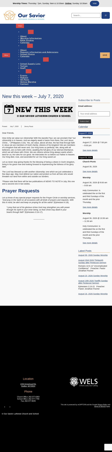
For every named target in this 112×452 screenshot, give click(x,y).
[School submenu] (30, 46)
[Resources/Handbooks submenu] (46, 59)
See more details (90, 150)
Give (105, 55)
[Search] (106, 15)
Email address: (85, 106)
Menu (6, 55)
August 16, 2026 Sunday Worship (93, 294)
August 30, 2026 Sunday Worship (93, 255)
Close (20, 26)
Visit (94, 3)
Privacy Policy (102, 404)
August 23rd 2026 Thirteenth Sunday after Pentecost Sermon (92, 261)
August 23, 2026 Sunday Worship (93, 276)
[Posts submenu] (28, 71)
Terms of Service (100, 406)
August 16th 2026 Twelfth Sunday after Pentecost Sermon (93, 282)
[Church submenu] (31, 32)
